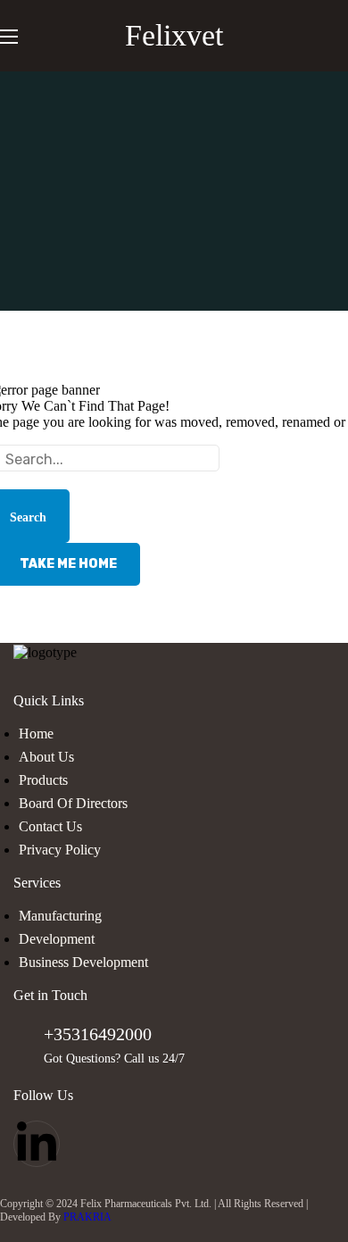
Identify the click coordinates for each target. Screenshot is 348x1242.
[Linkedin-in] (36, 1144)
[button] (340, 35)
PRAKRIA (87, 1217)
